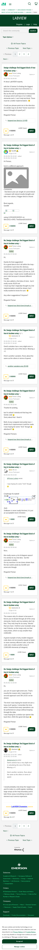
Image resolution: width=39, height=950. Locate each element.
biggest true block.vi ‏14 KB (17, 120)
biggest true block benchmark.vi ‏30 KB (22, 305)
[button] (6, 131)
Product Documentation (19, 915)
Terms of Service (21, 894)
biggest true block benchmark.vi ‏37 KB (22, 577)
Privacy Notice (18, 932)
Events (30, 907)
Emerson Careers (31, 905)
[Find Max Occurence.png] (19, 499)
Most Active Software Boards (12, 12)
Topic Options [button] (7, 37)
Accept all (19, 941)
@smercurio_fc (12, 760)
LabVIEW (28, 12)
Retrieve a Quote (9, 894)
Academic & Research (9, 876)
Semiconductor (25, 881)
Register (19, 24)
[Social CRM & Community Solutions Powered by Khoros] (19, 849)
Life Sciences (15, 881)
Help (35, 24)
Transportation (8, 883)
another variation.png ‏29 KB (18, 366)
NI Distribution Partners (10, 891)
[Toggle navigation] (10, 4)
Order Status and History (26, 891)
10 (10, 817)
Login (28, 24)
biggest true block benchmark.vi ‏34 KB (22, 439)
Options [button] (31, 74)
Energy (23, 878)
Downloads (6, 915)
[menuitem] (29, 4)
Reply (31, 131)
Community (11, 10)
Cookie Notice (30, 932)
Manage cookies (19, 946)
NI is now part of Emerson (10, 905)
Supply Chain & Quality (19, 907)
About (22, 905)
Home (3, 10)
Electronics (16, 878)
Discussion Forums (24, 10)
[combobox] (14, 31)
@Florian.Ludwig (12, 478)
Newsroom (7, 907)
